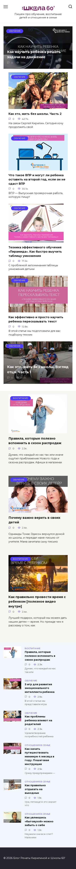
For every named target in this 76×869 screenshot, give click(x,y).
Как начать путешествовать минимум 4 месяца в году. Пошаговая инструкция (39, 756)
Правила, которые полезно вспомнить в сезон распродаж (34, 441)
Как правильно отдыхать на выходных (35, 789)
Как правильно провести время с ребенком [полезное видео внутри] (37, 601)
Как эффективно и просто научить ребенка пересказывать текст (35, 319)
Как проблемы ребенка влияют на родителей (38, 720)
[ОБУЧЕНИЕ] (38, 510)
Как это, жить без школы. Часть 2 (35, 114)
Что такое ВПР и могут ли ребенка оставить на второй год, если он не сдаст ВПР (36, 179)
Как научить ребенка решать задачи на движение (34, 54)
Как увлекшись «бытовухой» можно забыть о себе (39, 821)
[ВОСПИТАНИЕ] (37, 431)
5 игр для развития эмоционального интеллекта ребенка (39, 688)
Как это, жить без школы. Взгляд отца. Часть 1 (38, 369)
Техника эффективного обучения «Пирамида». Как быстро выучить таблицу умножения (35, 252)
